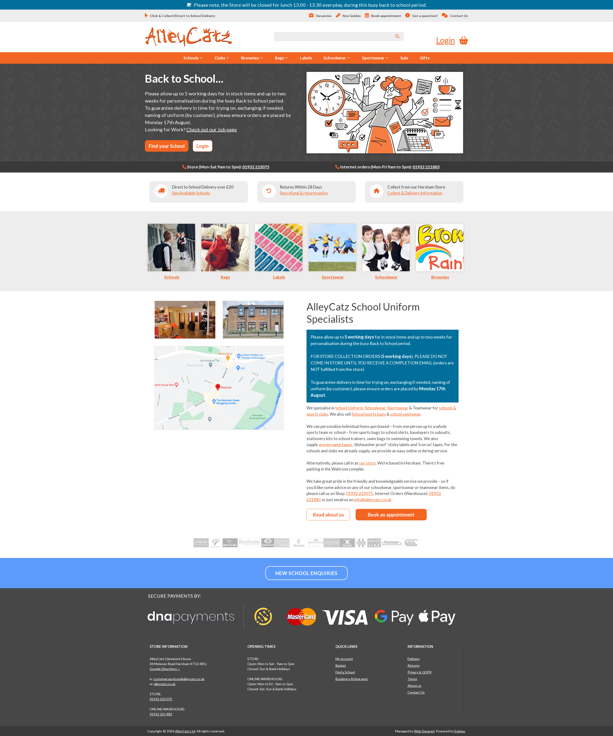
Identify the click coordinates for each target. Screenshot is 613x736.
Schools (191, 57)
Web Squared (424, 731)
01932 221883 (426, 166)
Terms (412, 679)
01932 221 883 (161, 714)
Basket (340, 665)
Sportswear (373, 57)
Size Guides (351, 16)
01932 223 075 (161, 699)
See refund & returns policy (304, 193)
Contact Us (458, 16)
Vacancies (323, 16)
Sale (404, 57)
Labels (306, 57)
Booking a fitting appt (351, 679)
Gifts (425, 57)
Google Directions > (165, 669)
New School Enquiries (306, 573)
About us (414, 686)
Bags (279, 57)
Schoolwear (335, 57)
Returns (414, 665)
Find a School (345, 672)
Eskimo (459, 731)
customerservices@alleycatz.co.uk (178, 679)
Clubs (220, 57)
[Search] (397, 36)
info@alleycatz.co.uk (373, 499)
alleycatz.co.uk (165, 684)
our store (367, 463)
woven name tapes (335, 444)
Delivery (414, 659)
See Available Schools (191, 193)
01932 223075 (255, 166)
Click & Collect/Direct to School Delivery (182, 16)
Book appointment (385, 16)
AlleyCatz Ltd (185, 731)
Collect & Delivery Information (414, 193)
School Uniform (349, 407)
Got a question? (424, 16)
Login (445, 40)
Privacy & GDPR (419, 672)
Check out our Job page (211, 129)
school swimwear (405, 414)
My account (344, 659)
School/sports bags (369, 414)
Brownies (250, 57)
